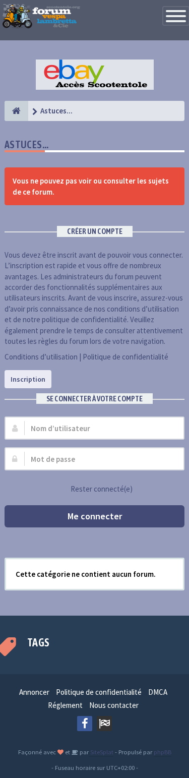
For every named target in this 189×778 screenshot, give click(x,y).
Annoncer (34, 692)
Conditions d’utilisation (41, 357)
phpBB (162, 752)
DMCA (157, 692)
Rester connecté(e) (102, 489)
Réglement (65, 705)
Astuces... (27, 144)
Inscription (28, 379)
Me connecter (95, 516)
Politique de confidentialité (125, 357)
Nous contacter (114, 705)
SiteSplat (101, 752)
